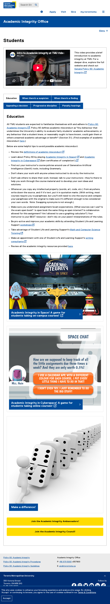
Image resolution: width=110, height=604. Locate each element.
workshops (26, 225)
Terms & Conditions (87, 593)
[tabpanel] (55, 327)
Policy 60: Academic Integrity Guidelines (21, 566)
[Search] (36, 5)
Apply (52, 12)
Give (73, 12)
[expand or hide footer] (105, 576)
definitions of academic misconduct (43, 152)
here (22, 141)
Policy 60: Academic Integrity (16, 558)
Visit (63, 12)
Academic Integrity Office (25, 22)
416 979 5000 (65, 562)
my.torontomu (88, 12)
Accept (7, 598)
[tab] (11, 97)
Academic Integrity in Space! (62, 157)
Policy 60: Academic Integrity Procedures (22, 562)
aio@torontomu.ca (67, 566)
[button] (41, 12)
